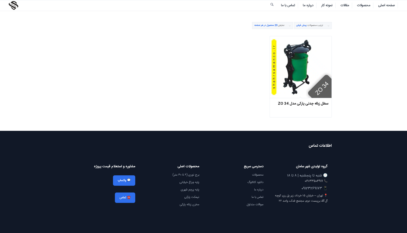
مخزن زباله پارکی (189, 204)
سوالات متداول (255, 204)
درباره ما (258, 189)
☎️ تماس (125, 197)
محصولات (257, 174)
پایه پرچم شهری (190, 189)
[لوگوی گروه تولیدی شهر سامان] (13, 5)
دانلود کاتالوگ (255, 182)
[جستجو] (272, 5)
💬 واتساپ (124, 180)
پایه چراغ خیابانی (189, 182)
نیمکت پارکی (191, 197)
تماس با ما (257, 197)
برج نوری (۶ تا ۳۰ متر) (186, 174)
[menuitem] (386, 5)
